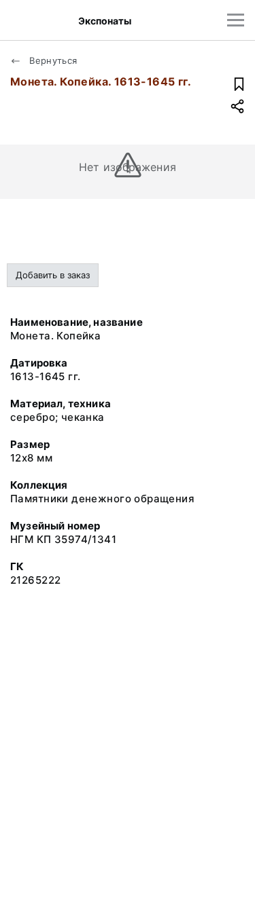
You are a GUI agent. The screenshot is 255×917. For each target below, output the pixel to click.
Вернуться (52, 60)
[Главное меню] (235, 20)
